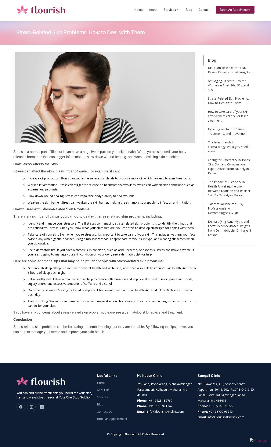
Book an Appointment (112, 418)
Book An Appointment (235, 9)
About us (103, 390)
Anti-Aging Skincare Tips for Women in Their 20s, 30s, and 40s (228, 85)
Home (138, 9)
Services (102, 397)
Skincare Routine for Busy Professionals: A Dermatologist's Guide (225, 208)
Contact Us (104, 411)
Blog (189, 9)
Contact (204, 9)
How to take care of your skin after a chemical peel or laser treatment (228, 116)
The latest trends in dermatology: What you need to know (230, 146)
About (153, 9)
